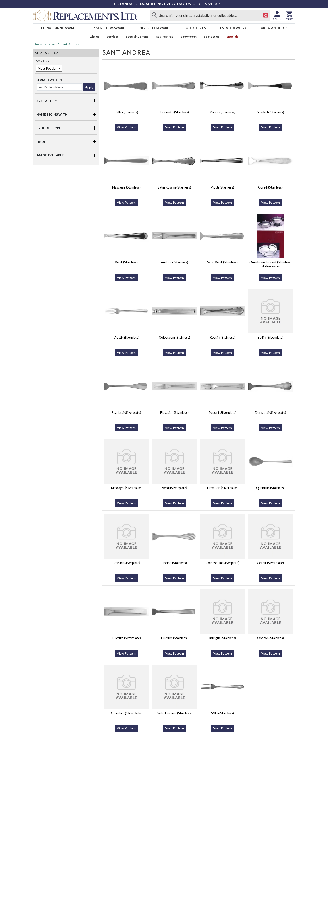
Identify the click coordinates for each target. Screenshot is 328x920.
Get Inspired (165, 36)
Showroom (189, 36)
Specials (233, 36)
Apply (89, 87)
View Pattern (126, 127)
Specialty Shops (137, 36)
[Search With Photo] (265, 15)
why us (95, 36)
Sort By (42, 61)
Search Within (49, 80)
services (113, 36)
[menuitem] (57, 28)
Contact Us (212, 36)
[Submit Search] (154, 15)
